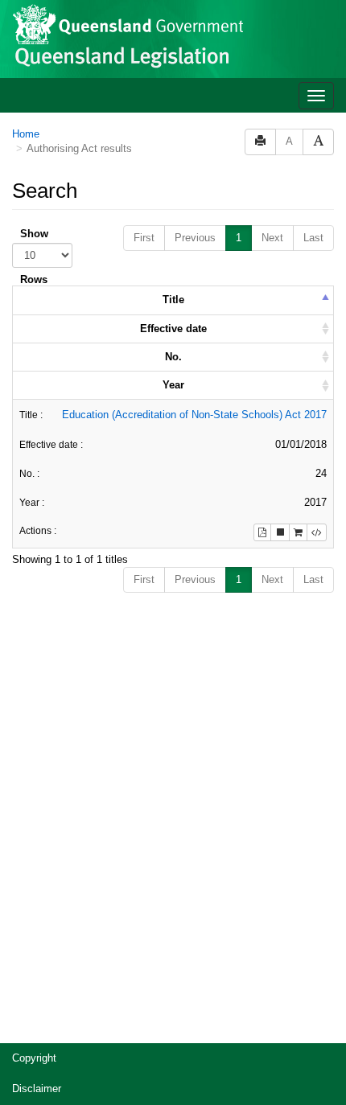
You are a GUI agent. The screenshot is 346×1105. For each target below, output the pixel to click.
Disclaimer (36, 1088)
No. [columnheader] (173, 357)
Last (313, 238)
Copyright (34, 1058)
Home (25, 134)
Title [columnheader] (173, 300)
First (144, 238)
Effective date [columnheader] (173, 328)
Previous (195, 238)
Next (272, 238)
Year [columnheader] (173, 385)
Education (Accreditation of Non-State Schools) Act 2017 (194, 415)
